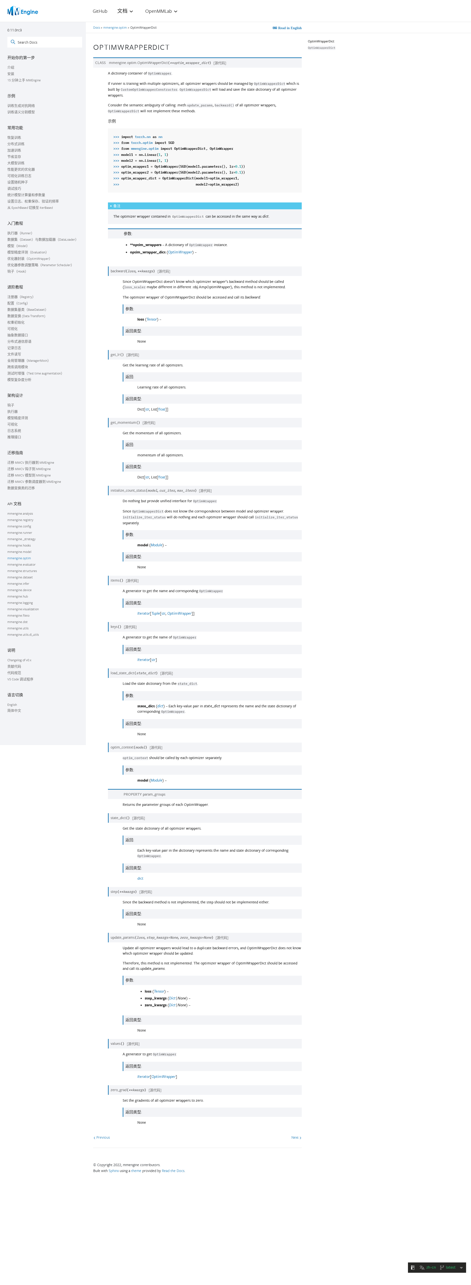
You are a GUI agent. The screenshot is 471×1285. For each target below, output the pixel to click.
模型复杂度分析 (19, 380)
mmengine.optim (19, 558)
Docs (97, 27)
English (12, 705)
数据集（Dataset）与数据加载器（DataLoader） (42, 239)
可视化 (12, 329)
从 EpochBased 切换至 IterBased (30, 208)
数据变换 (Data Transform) (26, 316)
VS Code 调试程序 (20, 679)
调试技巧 (14, 188)
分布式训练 (16, 144)
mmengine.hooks (19, 545)
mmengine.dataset (20, 577)
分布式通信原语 (19, 341)
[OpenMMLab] (23, 11)
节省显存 (14, 157)
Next (295, 1137)
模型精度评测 (17, 418)
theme (136, 1170)
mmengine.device (19, 590)
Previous (102, 1137)
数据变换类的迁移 (21, 488)
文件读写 (14, 354)
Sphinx (114, 1170)
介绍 (10, 67)
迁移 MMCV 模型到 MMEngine (29, 475)
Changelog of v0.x (19, 660)
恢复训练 (14, 137)
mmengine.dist (17, 622)
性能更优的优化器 (21, 169)
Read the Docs (173, 1170)
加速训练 (14, 150)
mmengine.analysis (20, 513)
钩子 (10, 405)
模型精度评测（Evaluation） (28, 252)
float (161, 409)
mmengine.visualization (23, 609)
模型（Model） (18, 246)
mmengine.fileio (18, 615)
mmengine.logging (20, 603)
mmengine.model (19, 552)
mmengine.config (19, 526)
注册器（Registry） (21, 297)
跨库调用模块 (17, 367)
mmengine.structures (22, 571)
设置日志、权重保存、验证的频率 (33, 201)
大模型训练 (16, 163)
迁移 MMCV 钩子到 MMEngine (29, 469)
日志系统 (14, 431)
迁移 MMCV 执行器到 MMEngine (30, 462)
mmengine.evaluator (21, 564)
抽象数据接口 (17, 335)
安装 (10, 74)
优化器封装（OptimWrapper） (29, 259)
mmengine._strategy (21, 539)
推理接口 (14, 437)
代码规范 (14, 673)
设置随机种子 (17, 182)
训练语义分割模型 (21, 112)
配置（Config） (18, 303)
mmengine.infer (18, 584)
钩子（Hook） (17, 271)
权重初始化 (16, 322)
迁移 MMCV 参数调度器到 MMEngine (34, 482)
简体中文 (14, 710)
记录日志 (14, 348)
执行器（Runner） (20, 233)
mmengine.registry (20, 520)
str (147, 409)
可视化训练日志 (19, 176)
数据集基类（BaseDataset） (27, 310)
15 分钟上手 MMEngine (24, 80)
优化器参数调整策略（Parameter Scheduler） (40, 265)
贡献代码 (14, 666)
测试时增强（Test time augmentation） (35, 373)
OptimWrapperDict (321, 41)
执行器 (12, 411)
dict (140, 878)
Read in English (289, 28)
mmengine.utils (17, 628)
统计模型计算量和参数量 (26, 195)
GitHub (100, 11)
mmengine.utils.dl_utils (23, 634)
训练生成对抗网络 (21, 106)
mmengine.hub (17, 596)
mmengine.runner (19, 533)
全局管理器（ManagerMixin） (29, 360)
